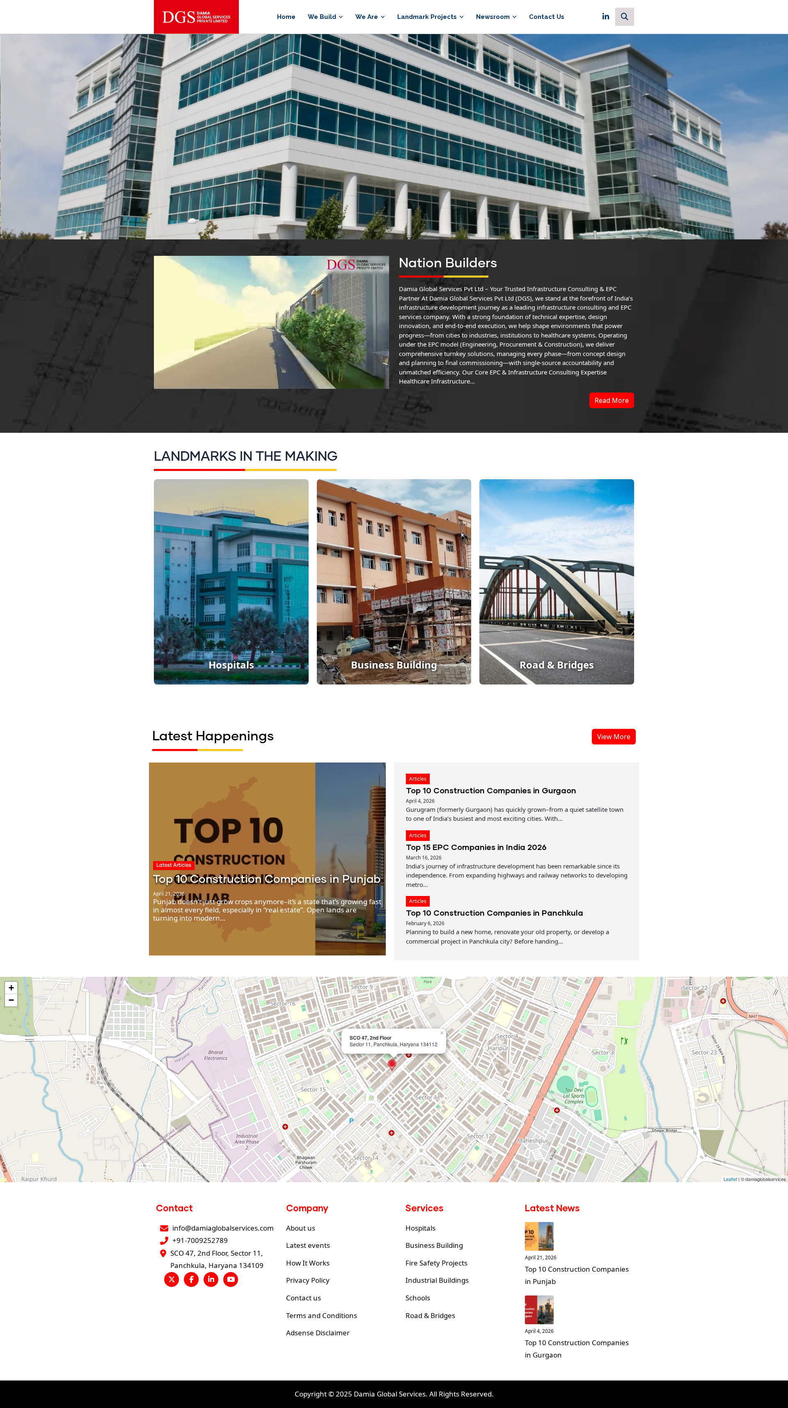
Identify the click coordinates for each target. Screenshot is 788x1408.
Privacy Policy (308, 1280)
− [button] (11, 1000)
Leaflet (730, 1179)
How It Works (308, 1263)
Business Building (434, 1245)
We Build (322, 17)
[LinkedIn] (605, 17)
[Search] (624, 17)
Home (286, 17)
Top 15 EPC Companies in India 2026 (476, 847)
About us (300, 1228)
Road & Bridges (430, 1315)
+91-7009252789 (200, 1240)
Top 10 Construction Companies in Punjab (266, 879)
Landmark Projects (427, 17)
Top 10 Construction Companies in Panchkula (494, 912)
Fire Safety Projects (436, 1263)
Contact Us (546, 17)
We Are (366, 17)
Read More (612, 400)
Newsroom (493, 17)
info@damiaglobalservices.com (223, 1228)
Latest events (308, 1245)
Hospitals (420, 1228)
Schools (417, 1297)
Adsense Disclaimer (318, 1332)
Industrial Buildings (437, 1280)
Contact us (303, 1297)
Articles (417, 778)
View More (613, 736)
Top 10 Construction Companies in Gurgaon (491, 790)
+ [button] (11, 988)
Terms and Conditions (321, 1315)
